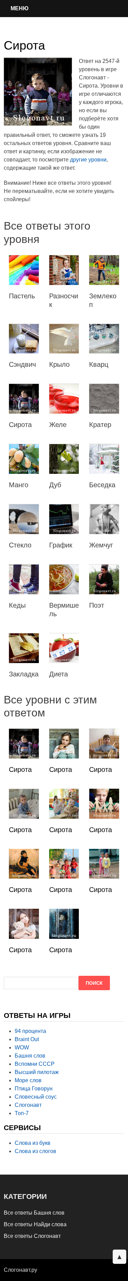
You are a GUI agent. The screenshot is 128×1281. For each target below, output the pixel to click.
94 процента (30, 1031)
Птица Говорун (34, 1088)
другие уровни (88, 160)
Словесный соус (36, 1097)
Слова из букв (33, 1143)
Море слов (28, 1080)
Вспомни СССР (35, 1064)
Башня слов (30, 1056)
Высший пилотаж (37, 1072)
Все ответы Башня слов (34, 1213)
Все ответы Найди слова (35, 1224)
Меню (20, 8)
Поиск (94, 983)
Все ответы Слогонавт (32, 1236)
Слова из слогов (35, 1151)
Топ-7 (22, 1113)
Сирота (20, 769)
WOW (22, 1047)
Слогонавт (28, 1105)
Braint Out (27, 1039)
